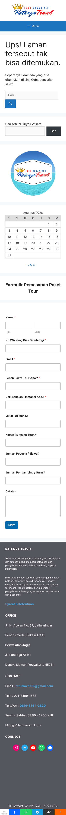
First (7, 331)
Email (10, 359)
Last (37, 331)
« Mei (31, 265)
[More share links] (60, 812)
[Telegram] (24, 748)
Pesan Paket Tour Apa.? (22, 378)
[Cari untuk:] (31, 95)
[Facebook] (50, 748)
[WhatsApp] (41, 748)
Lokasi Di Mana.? (16, 415)
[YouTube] (33, 748)
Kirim (11, 525)
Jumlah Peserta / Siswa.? (22, 453)
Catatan (10, 491)
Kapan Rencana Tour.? (20, 434)
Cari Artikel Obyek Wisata (23, 124)
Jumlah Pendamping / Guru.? (25, 472)
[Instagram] (16, 748)
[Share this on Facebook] (14, 812)
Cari (53, 131)
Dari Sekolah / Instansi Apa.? (25, 397)
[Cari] (10, 103)
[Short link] (49, 812)
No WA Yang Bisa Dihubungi (25, 340)
